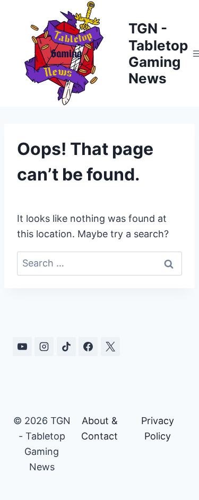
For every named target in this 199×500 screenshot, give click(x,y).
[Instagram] (44, 346)
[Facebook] (88, 346)
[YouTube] (22, 346)
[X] (110, 346)
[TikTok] (66, 346)
